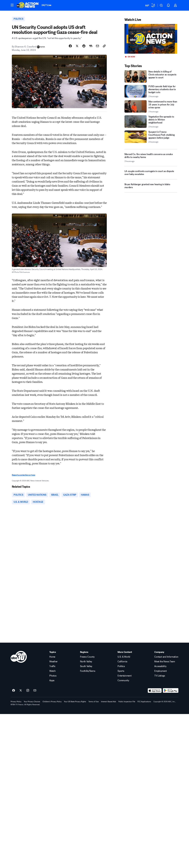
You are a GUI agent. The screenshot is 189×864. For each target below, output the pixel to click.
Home (52, 657)
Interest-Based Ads (108, 701)
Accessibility (160, 666)
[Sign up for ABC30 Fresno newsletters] (35, 690)
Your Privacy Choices (32, 701)
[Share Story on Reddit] (83, 45)
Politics (121, 666)
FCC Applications (144, 701)
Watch (52, 671)
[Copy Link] (104, 45)
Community (123, 680)
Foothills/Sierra (87, 671)
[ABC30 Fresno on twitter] (21, 690)
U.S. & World (124, 657)
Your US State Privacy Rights (75, 701)
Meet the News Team (164, 661)
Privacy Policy (16, 701)
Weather (53, 661)
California (122, 661)
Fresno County (87, 657)
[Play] (150, 39)
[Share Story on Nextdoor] (90, 45)
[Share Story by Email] (97, 45)
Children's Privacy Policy (52, 701)
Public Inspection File (126, 701)
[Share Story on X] (77, 45)
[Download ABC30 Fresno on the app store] (155, 690)
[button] (12, 5)
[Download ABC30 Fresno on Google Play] (170, 690)
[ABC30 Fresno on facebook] (14, 690)
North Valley (86, 661)
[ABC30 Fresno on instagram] (28, 690)
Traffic (52, 666)
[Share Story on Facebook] (70, 45)
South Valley (86, 666)
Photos (52, 676)
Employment (160, 671)
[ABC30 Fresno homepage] (27, 5)
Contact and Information (166, 657)
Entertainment (124, 676)
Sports (121, 671)
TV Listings (159, 676)
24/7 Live (46, 5)
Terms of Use (93, 701)
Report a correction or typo (23, 475)
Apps (51, 680)
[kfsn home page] (19, 657)
